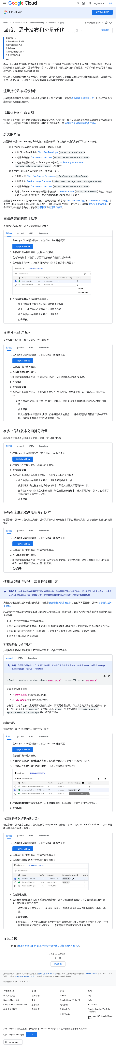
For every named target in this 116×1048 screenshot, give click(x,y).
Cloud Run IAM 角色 (75, 200)
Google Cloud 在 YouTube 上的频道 (99, 1010)
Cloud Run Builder (65, 191)
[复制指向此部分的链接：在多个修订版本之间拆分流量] (50, 431)
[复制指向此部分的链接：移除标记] (17, 723)
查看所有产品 (9, 995)
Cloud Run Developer (48, 152)
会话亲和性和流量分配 (82, 98)
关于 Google (8, 1029)
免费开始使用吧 (102, 12)
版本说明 (35, 1005)
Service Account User (41, 157)
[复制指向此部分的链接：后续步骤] (20, 938)
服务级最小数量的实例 (60, 602)
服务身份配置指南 (98, 204)
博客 (90, 995)
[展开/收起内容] (15, 38)
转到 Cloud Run (23, 246)
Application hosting (36, 23)
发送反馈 (105, 30)
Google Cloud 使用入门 (70, 1000)
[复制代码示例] (109, 676)
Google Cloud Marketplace (15, 1005)
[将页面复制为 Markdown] (76, 30)
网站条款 (33, 1029)
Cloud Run (15, 12)
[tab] (9, 233)
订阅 (32, 1034)
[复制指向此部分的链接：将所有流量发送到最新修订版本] (54, 512)
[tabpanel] (58, 280)
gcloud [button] (20, 233)
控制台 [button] (9, 233)
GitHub (63, 995)
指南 (62, 23)
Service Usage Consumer (39, 181)
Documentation (18, 23)
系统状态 (35, 1009)
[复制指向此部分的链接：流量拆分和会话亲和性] (40, 91)
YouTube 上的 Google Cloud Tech (100, 1017)
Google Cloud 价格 (11, 1000)
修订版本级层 (16, 595)
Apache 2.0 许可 (91, 974)
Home (5, 23)
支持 (34, 1000)
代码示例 (64, 1005)
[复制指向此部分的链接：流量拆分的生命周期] (37, 113)
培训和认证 (65, 1014)
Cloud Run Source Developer (41, 176)
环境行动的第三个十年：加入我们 (73, 1029)
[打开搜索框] (78, 3)
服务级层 (30, 591)
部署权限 (41, 207)
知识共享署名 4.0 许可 (47, 974)
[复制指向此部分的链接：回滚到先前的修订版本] (40, 218)
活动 (90, 1000)
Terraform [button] (44, 233)
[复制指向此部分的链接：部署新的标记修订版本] (34, 644)
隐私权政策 (22, 1029)
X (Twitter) (92, 1005)
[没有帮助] (110, 23)
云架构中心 (65, 1009)
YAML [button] (31, 233)
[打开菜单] (4, 3)
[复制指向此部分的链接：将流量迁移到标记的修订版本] (43, 819)
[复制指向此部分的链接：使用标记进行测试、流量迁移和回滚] (60, 582)
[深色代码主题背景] (104, 676)
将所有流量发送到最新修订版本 (80, 123)
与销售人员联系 (10, 1009)
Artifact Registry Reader (71, 162)
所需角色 (71, 665)
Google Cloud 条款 (48, 1029)
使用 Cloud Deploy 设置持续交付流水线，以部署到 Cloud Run (48, 945)
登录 (111, 3)
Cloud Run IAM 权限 (98, 200)
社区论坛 (35, 995)
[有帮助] (106, 23)
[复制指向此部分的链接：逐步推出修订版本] (33, 333)
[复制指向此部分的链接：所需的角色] (23, 134)
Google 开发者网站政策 (24, 976)
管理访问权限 (55, 207)
